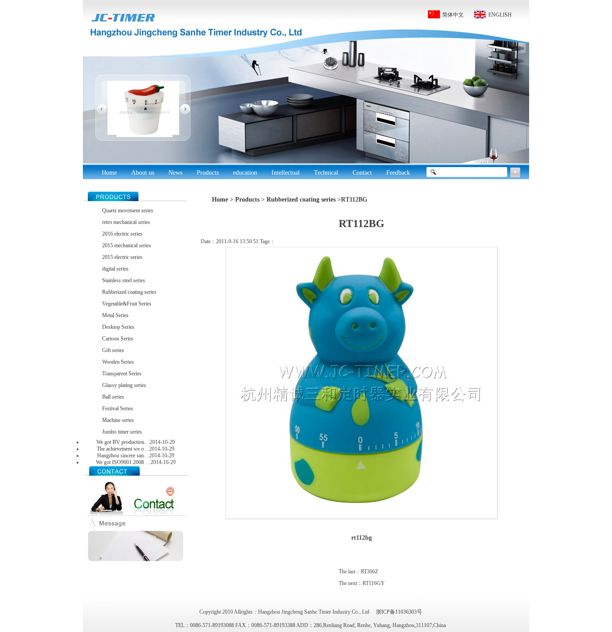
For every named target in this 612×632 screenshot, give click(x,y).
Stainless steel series (123, 280)
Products (247, 199)
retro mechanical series (126, 222)
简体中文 (453, 15)
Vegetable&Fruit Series (126, 304)
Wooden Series (118, 362)
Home (109, 172)
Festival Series (117, 408)
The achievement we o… (123, 449)
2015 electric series (122, 257)
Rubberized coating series (129, 292)
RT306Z (369, 571)
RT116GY (373, 583)
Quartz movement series (127, 210)
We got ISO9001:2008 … (123, 462)
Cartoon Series (118, 338)
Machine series (118, 420)
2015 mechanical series (126, 245)
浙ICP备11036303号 (399, 612)
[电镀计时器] (144, 134)
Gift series (113, 350)
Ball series (113, 397)
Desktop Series (118, 327)
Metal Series (115, 315)
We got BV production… (123, 442)
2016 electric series (122, 234)
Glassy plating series (124, 385)
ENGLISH (500, 15)
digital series (115, 269)
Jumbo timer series (122, 432)
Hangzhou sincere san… (123, 455)
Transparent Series (122, 373)
